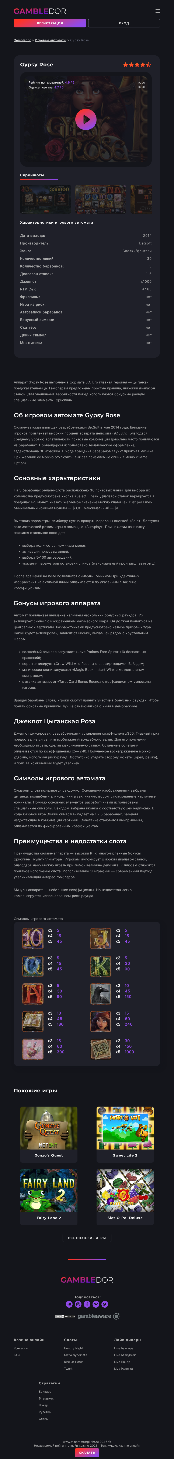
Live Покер (122, 1362)
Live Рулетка (123, 1368)
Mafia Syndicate (75, 1355)
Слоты (43, 1419)
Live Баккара (123, 1348)
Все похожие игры (87, 1238)
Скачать (87, 1453)
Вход (124, 23)
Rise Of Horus (73, 1362)
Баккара (45, 1391)
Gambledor (22, 40)
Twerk (68, 1368)
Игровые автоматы (50, 40)
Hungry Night (73, 1348)
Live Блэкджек (125, 1355)
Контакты (21, 1348)
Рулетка (45, 1412)
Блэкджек (46, 1398)
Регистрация (50, 23)
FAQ (17, 1355)
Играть (49, 1128)
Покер (43, 1405)
